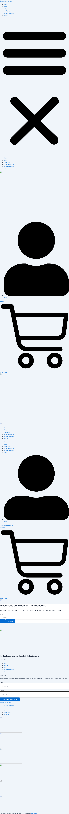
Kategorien (7, 9)
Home (5, 4)
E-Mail (2, 690)
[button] (34, 87)
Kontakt (6, 15)
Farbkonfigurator (9, 11)
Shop (5, 6)
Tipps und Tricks (9, 13)
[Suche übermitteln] (2, 621)
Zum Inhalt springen (6, 1)
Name (1, 682)
